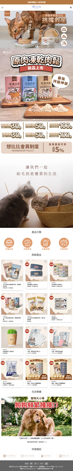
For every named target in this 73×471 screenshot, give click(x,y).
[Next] (69, 29)
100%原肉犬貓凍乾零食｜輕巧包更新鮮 (36, 318)
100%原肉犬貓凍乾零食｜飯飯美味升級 (12, 285)
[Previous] (3, 29)
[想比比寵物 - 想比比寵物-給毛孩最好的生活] (36, 7)
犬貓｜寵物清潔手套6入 (33, 351)
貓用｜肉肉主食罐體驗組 (34, 383)
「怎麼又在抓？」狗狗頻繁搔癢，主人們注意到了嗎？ (36, 438)
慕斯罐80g (54, 318)
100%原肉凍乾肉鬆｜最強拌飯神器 (12, 318)
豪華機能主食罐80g (32, 284)
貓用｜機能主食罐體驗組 (58, 383)
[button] (2, 7)
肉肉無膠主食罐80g (57, 284)
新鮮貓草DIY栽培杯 (8, 351)
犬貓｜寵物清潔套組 (57, 351)
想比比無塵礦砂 (7, 383)
